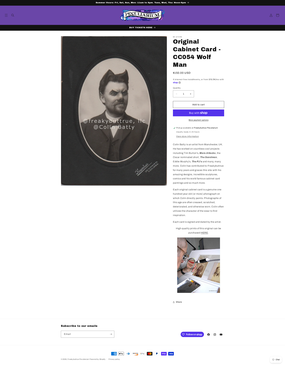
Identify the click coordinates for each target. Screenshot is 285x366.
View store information (187, 136)
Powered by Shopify (98, 359)
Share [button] (179, 302)
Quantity (177, 88)
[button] (6, 15)
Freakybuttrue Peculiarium (78, 359)
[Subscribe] (111, 334)
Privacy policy (114, 359)
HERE (204, 232)
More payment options (198, 120)
